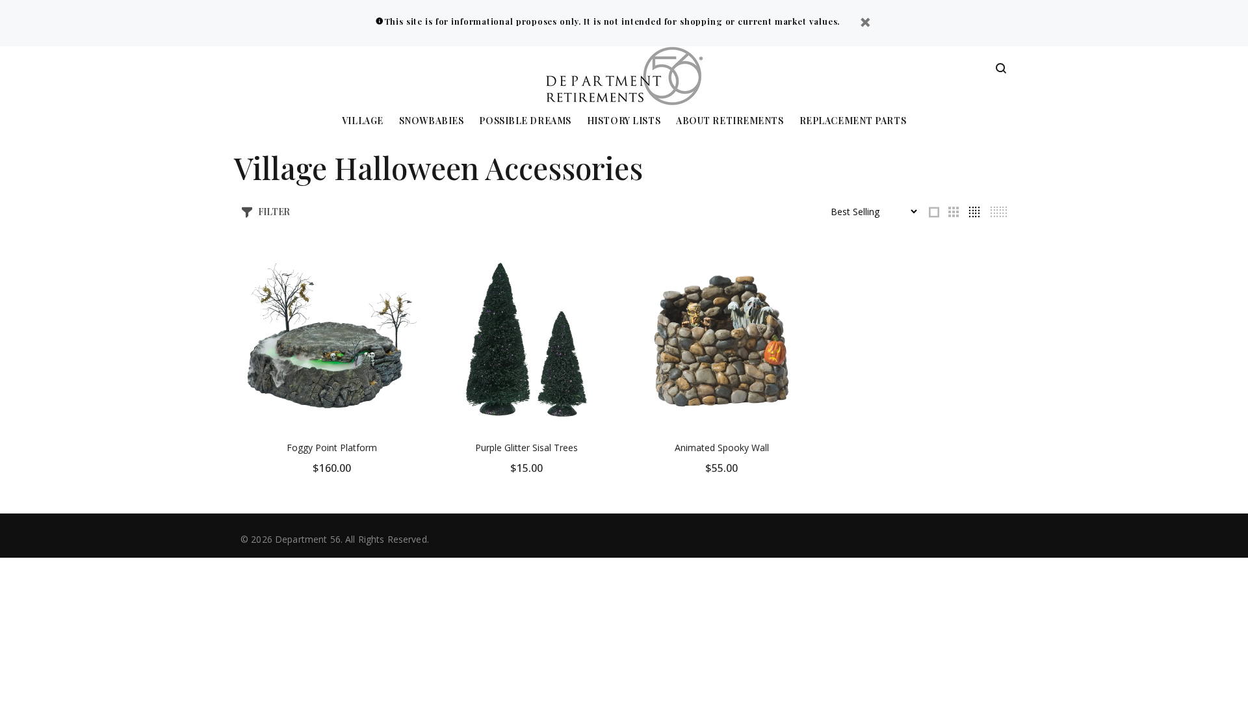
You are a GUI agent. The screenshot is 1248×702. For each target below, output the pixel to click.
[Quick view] (401, 270)
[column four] (974, 212)
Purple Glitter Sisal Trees (526, 447)
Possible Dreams (525, 121)
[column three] (953, 212)
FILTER (274, 211)
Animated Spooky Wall (722, 447)
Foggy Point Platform (332, 447)
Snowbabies (431, 121)
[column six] (998, 212)
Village (363, 121)
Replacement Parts (853, 121)
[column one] (934, 212)
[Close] (865, 23)
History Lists (623, 121)
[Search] (1001, 68)
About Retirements (730, 121)
